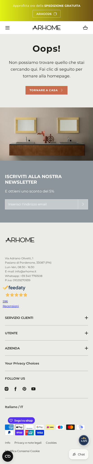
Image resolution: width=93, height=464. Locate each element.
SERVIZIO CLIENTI (19, 318)
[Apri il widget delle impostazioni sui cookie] (7, 456)
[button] (7, 27)
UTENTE (11, 333)
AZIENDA (12, 348)
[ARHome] (46, 27)
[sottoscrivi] (83, 204)
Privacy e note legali (28, 442)
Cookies (51, 442)
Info (7, 442)
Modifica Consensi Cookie (22, 451)
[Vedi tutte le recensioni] (84, 440)
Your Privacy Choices (22, 363)
